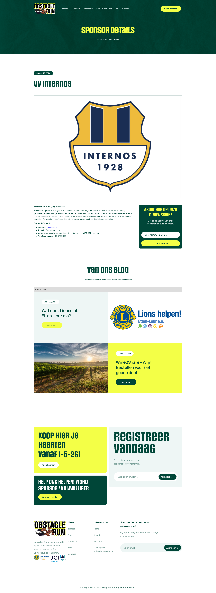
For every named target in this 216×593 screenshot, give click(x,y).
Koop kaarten (171, 8)
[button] (76, 8)
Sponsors (107, 8)
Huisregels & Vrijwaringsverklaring (104, 549)
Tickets (71, 528)
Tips (116, 8)
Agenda (97, 535)
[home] (44, 8)
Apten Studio (125, 587)
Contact (125, 8)
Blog (98, 8)
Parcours (88, 8)
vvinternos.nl (52, 227)
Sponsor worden (50, 497)
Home (65, 8)
